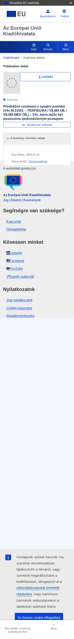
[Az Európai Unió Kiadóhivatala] (16, 14)
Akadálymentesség (20, 316)
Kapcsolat (13, 221)
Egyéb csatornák (22, 276)
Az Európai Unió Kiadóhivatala (22, 30)
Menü (66, 49)
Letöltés (47, 76)
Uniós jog (12, 99)
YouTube (16, 268)
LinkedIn (16, 253)
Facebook (17, 261)
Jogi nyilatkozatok (19, 300)
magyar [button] (65, 16)
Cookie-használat (19, 308)
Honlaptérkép (16, 229)
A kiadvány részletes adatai (27, 138)
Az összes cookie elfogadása (39, 617)
